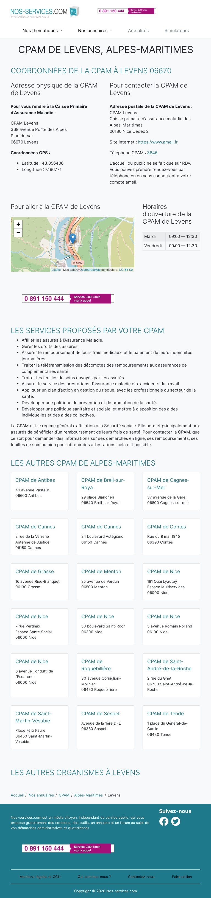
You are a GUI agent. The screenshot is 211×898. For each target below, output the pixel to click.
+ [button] (18, 224)
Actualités (138, 30)
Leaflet (56, 269)
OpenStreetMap (90, 269)
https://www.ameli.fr (158, 142)
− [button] (18, 232)
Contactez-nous (141, 877)
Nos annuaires (93, 30)
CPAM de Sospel (100, 713)
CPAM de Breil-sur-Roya (103, 483)
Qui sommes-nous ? (94, 877)
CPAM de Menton (101, 571)
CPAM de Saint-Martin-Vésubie (33, 717)
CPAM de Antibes (35, 480)
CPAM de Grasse (34, 571)
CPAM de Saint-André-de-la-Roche (169, 664)
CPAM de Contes (166, 527)
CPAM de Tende (165, 713)
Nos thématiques (41, 30)
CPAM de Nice (163, 571)
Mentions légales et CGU (40, 877)
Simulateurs (177, 30)
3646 (152, 152)
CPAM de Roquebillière (96, 664)
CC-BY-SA (126, 269)
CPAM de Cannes (35, 527)
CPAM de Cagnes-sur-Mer (168, 483)
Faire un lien (182, 877)
